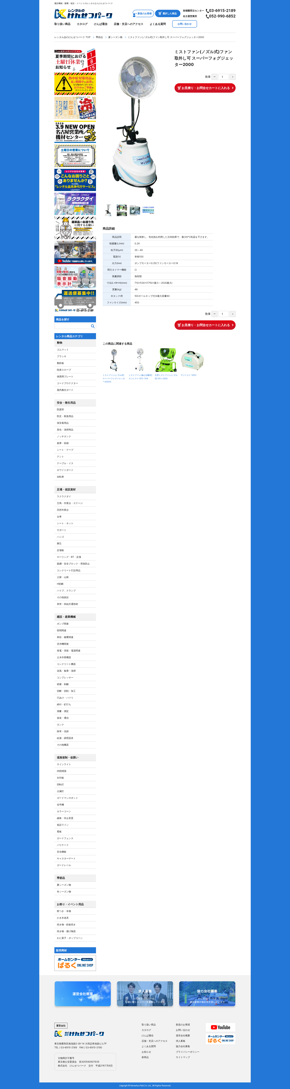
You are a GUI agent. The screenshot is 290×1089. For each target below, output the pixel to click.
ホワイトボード (65, 469)
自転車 (60, 476)
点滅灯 (60, 791)
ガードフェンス (65, 838)
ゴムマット (63, 349)
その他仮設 (63, 597)
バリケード (63, 844)
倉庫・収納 (63, 443)
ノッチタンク (64, 436)
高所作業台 (63, 509)
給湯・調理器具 (65, 738)
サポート (61, 530)
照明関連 (61, 630)
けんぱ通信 (100, 24)
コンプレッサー (65, 677)
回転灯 (60, 784)
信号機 (60, 804)
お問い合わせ (185, 23)
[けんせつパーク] (83, 16)
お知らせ (146, 1051)
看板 (59, 831)
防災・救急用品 (65, 416)
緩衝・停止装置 (65, 818)
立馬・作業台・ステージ (70, 503)
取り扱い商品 (62, 24)
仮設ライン (63, 824)
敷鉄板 (60, 363)
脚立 (59, 543)
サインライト (64, 764)
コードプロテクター (67, 383)
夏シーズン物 (115, 37)
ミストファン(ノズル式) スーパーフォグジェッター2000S (114, 378)
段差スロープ (64, 369)
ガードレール (64, 865)
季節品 (99, 37)
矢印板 (60, 777)
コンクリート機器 (66, 664)
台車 (59, 516)
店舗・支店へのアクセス (128, 24)
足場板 (60, 550)
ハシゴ (60, 536)
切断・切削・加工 (66, 690)
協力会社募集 (183, 1046)
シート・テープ (65, 449)
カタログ (82, 24)
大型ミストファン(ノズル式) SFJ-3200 (166, 377)
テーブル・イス (65, 463)
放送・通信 (63, 717)
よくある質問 (158, 24)
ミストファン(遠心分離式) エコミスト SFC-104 (140, 377)
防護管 (60, 409)
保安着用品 (63, 422)
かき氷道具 (63, 917)
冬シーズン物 (64, 891)
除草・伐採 (63, 731)
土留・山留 (63, 577)
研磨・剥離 (63, 684)
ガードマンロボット (67, 797)
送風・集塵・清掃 (66, 670)
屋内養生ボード (65, 389)
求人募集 (180, 1040)
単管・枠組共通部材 (67, 604)
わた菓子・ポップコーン (70, 937)
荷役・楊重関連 (65, 637)
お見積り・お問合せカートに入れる (206, 88)
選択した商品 (170, 13)
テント (60, 456)
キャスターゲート (66, 858)
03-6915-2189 (222, 10)
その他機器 (63, 744)
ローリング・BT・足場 (69, 556)
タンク (60, 724)
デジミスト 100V (188, 375)
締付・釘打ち (64, 704)
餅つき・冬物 (64, 911)
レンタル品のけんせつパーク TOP (72, 37)
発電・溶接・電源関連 (68, 650)
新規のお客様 (145, 13)
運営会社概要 (183, 1035)
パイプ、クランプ (66, 590)
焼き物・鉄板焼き (66, 924)
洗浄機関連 (63, 643)
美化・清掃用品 (65, 429)
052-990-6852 (222, 16)
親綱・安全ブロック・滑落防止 (73, 563)
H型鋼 (60, 583)
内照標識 (61, 770)
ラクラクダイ (64, 496)
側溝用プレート (65, 376)
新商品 (145, 1057)
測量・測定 (63, 711)
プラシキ (61, 356)
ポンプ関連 (63, 623)
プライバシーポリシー (187, 1051)
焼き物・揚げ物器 (66, 931)
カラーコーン (64, 811)
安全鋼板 (61, 851)
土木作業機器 (64, 657)
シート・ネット (65, 523)
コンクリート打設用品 (68, 570)
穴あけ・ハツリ (65, 697)
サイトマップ (183, 1057)
